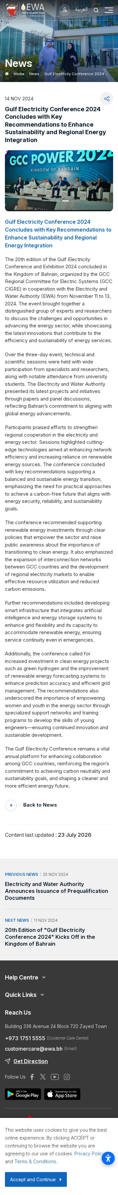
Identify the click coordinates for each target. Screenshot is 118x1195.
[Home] (7, 74)
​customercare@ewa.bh (41, 1048)
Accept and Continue (33, 1179)
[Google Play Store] (62, 1094)
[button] (45, 200)
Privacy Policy (89, 1153)
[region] (59, 831)
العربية (81, 9)
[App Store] (23, 1094)
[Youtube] (55, 1077)
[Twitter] (43, 1077)
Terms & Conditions (35, 1161)
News (34, 74)
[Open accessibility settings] (108, 1158)
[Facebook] (32, 1077)
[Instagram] (67, 1077)
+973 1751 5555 (46, 1038)
